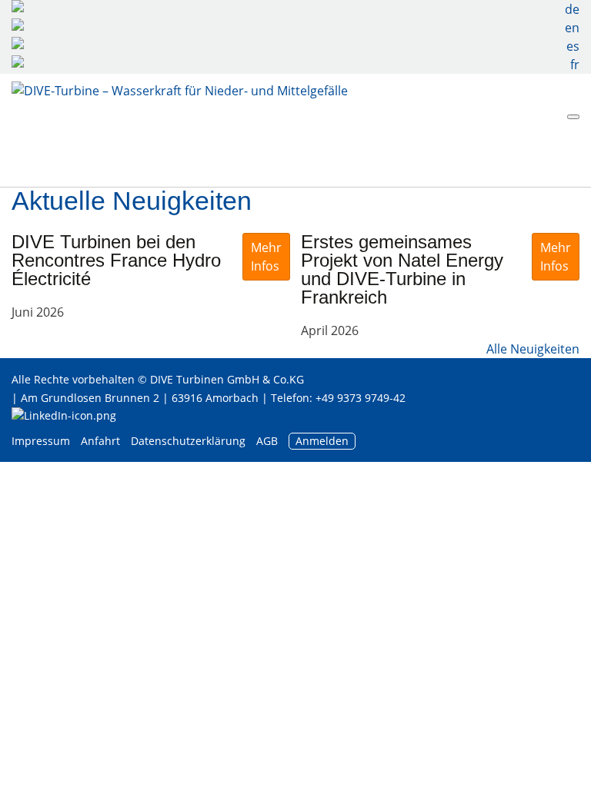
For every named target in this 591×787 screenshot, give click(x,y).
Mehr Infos (266, 256)
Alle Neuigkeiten (532, 348)
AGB (267, 440)
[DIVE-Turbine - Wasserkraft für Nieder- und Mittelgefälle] (180, 112)
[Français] (295, 64)
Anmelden (322, 440)
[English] (295, 27)
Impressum (41, 440)
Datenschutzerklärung (190, 440)
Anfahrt (100, 440)
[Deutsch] (295, 9)
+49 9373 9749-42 (361, 397)
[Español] (295, 46)
